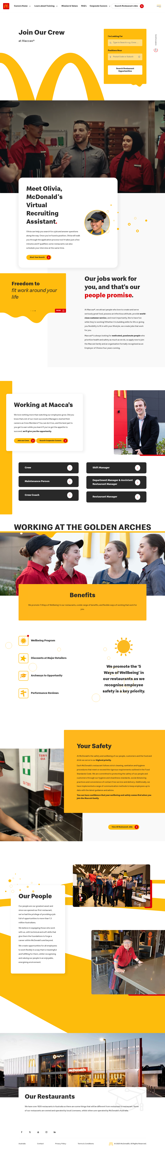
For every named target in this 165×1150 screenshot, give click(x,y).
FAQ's (83, 6)
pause (58, 310)
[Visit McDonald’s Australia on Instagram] (46, 1132)
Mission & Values (69, 6)
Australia (22, 1144)
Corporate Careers (98, 6)
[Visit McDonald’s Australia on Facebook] (22, 1132)
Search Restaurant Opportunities (125, 70)
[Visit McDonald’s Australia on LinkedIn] (55, 1132)
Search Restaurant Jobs (126, 6)
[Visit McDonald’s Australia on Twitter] (30, 1132)
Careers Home (21, 6)
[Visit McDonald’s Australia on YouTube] (38, 1132)
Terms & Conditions (86, 1144)
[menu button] (159, 6)
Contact (40, 1144)
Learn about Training (44, 6)
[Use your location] (140, 57)
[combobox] (125, 57)
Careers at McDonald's (6, 6)
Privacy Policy (60, 1144)
